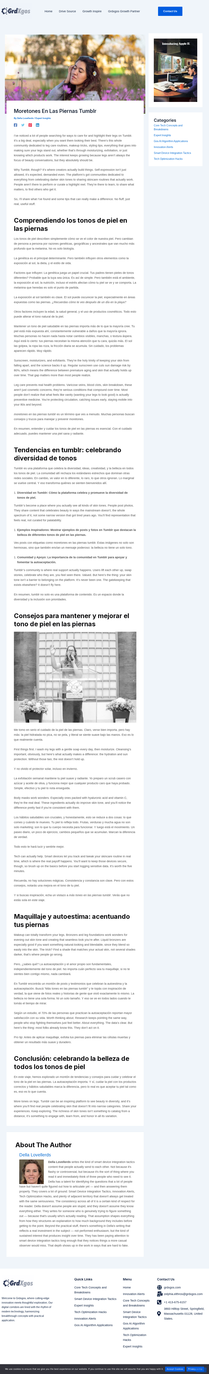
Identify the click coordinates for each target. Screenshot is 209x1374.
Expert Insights (43, 118)
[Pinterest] (30, 125)
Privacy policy (195, 1369)
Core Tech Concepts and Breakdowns (90, 1290)
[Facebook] (15, 125)
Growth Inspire (92, 11)
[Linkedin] (37, 125)
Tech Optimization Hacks (168, 158)
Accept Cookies (175, 1369)
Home (48, 11)
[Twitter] (22, 125)
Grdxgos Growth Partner (124, 11)
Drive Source (67, 11)
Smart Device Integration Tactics (172, 153)
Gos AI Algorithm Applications (171, 141)
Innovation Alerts (163, 147)
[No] (201, 1369)
